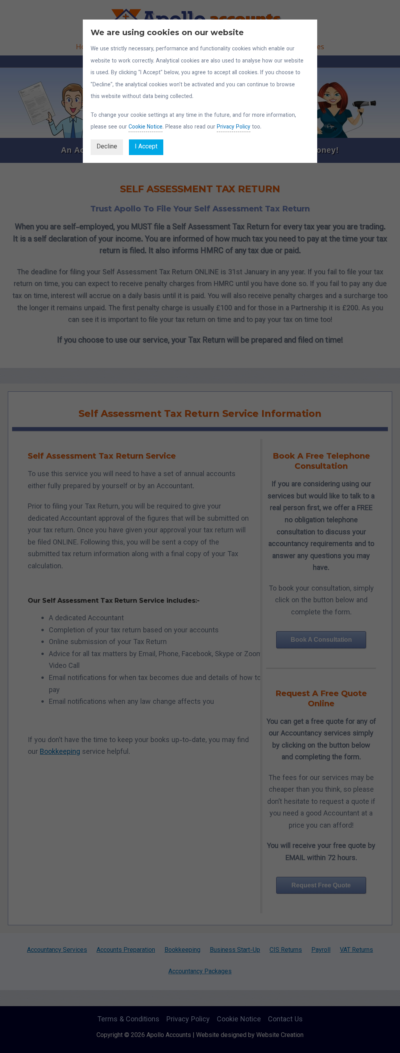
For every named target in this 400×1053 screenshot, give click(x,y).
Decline (106, 147)
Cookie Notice (145, 127)
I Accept (146, 147)
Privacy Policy (233, 127)
